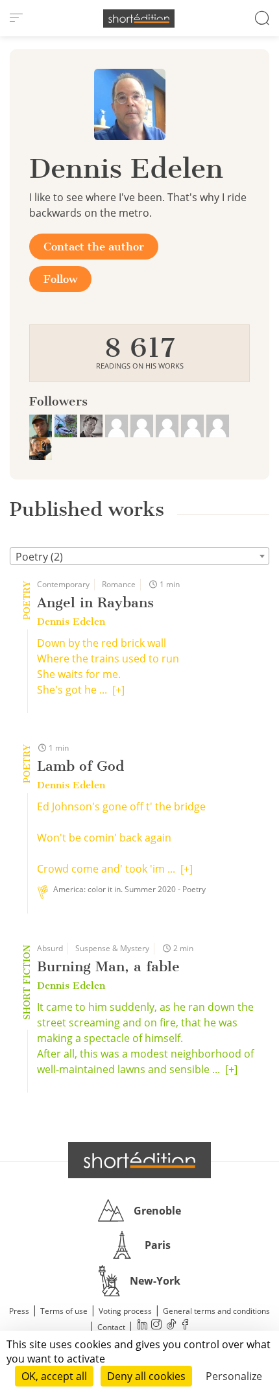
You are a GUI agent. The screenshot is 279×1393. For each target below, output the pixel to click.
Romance (119, 584)
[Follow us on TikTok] (170, 1326)
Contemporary (63, 584)
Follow (60, 279)
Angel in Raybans (95, 602)
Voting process (125, 1310)
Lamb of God (80, 766)
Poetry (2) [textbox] (39, 557)
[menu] (16, 18)
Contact (111, 1327)
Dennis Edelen (71, 621)
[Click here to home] (139, 1160)
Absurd (50, 948)
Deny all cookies (146, 1376)
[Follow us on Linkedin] (142, 1326)
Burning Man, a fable (108, 966)
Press (19, 1310)
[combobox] (139, 556)
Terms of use (64, 1310)
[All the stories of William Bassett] (67, 424)
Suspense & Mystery (112, 948)
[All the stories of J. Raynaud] (42, 424)
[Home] (139, 18)
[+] (118, 690)
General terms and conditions (216, 1310)
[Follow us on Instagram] (156, 1326)
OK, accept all (54, 1376)
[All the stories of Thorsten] (92, 424)
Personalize (234, 1376)
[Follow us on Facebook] (185, 1326)
